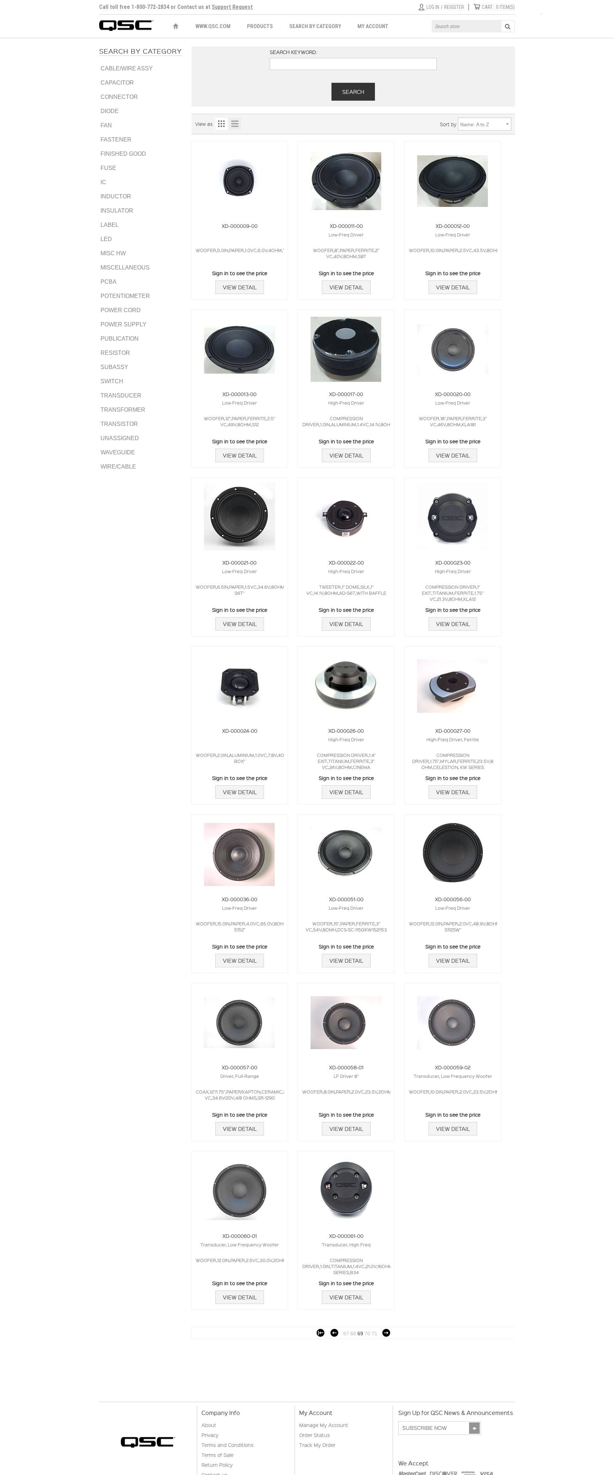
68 (353, 1333)
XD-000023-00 (452, 562)
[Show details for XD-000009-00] (239, 177)
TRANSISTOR (119, 424)
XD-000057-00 (239, 1067)
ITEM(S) (498, 7)
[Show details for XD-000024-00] (239, 683)
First (320, 1332)
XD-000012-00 (453, 226)
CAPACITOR (117, 83)
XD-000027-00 (452, 730)
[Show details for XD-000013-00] (239, 346)
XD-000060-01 (239, 1236)
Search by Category (315, 26)
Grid (221, 124)
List (235, 124)
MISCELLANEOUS (125, 267)
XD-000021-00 (239, 562)
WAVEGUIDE (118, 452)
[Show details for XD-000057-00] (239, 1019)
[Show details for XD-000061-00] (346, 1187)
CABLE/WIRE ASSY (127, 68)
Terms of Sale (217, 1455)
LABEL (110, 225)
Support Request (232, 7)
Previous (334, 1332)
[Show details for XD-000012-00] (453, 177)
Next (386, 1332)
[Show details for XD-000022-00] (346, 514)
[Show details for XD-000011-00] (346, 177)
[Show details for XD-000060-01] (239, 1187)
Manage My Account (323, 1425)
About (208, 1425)
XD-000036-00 (239, 899)
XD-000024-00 (239, 730)
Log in (432, 7)
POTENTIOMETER (125, 296)
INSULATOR (117, 211)
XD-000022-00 (346, 562)
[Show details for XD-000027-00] (453, 683)
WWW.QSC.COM (213, 26)
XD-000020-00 (452, 394)
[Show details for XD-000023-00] (453, 514)
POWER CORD (121, 310)
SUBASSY (114, 367)
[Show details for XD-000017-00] (346, 346)
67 (346, 1333)
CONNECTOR (119, 97)
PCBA (109, 282)
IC (103, 182)
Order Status (314, 1435)
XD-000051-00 (346, 899)
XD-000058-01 (346, 1067)
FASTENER (116, 140)
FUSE (108, 168)
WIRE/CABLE (118, 467)
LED (106, 239)
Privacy (210, 1435)
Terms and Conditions (227, 1445)
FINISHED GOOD (123, 154)
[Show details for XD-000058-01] (346, 1019)
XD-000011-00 (346, 226)
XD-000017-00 (346, 394)
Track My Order (317, 1445)
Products (260, 26)
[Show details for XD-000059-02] (453, 1019)
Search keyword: (293, 52)
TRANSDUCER (121, 395)
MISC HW (113, 253)
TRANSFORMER (123, 410)
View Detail (240, 287)
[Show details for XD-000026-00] (346, 683)
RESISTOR (115, 353)
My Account (372, 26)
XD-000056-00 (453, 899)
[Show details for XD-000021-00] (239, 514)
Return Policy (217, 1464)
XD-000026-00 (346, 730)
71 (374, 1333)
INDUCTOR (116, 196)
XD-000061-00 (346, 1236)
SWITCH (112, 381)
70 (367, 1333)
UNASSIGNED (120, 438)
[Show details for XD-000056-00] (453, 851)
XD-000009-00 (240, 226)
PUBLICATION (120, 339)
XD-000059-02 (452, 1067)
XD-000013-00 (239, 394)
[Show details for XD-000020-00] (453, 346)
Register (454, 7)
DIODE (110, 111)
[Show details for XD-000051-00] (346, 851)
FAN (106, 125)
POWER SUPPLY (123, 324)
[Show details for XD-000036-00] (239, 851)
